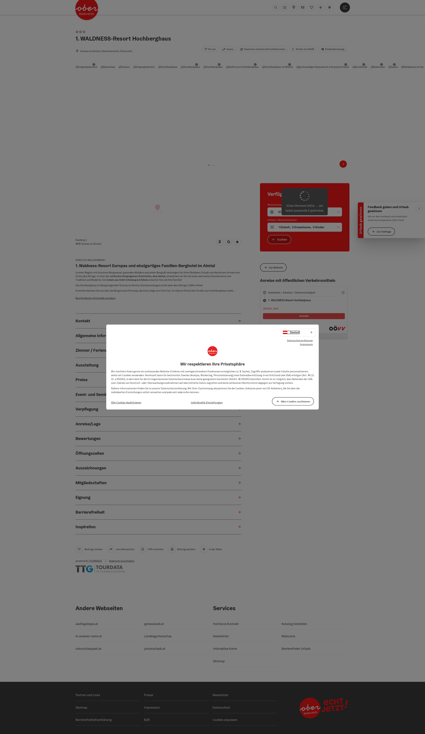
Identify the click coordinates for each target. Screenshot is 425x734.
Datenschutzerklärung (300, 340)
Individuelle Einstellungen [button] (207, 402)
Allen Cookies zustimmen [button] (295, 401)
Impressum (306, 344)
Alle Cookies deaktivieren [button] (126, 402)
